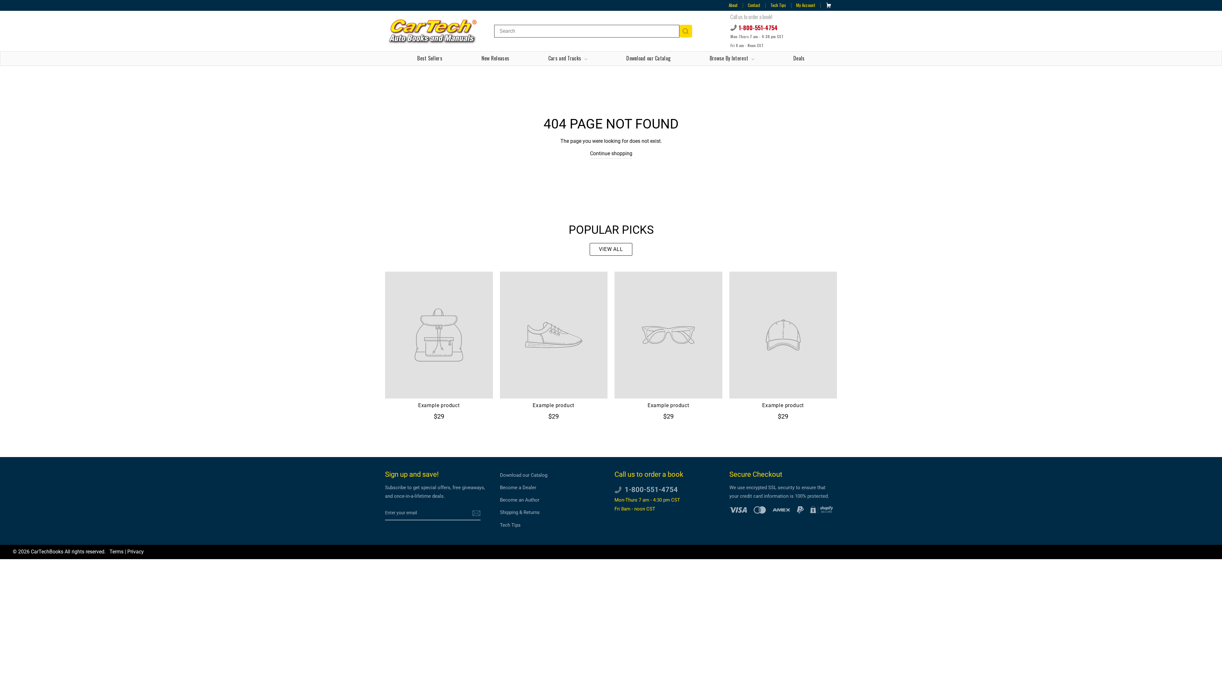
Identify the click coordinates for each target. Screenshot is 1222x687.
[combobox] (586, 31)
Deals (799, 58)
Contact (754, 5)
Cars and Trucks (565, 58)
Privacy (135, 552)
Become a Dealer (518, 487)
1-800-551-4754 (758, 28)
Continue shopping (611, 153)
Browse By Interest (730, 58)
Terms (116, 552)
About (733, 5)
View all (611, 249)
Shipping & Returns (520, 512)
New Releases (495, 58)
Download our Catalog (648, 58)
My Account (805, 5)
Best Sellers (429, 58)
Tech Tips (778, 5)
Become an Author (519, 500)
